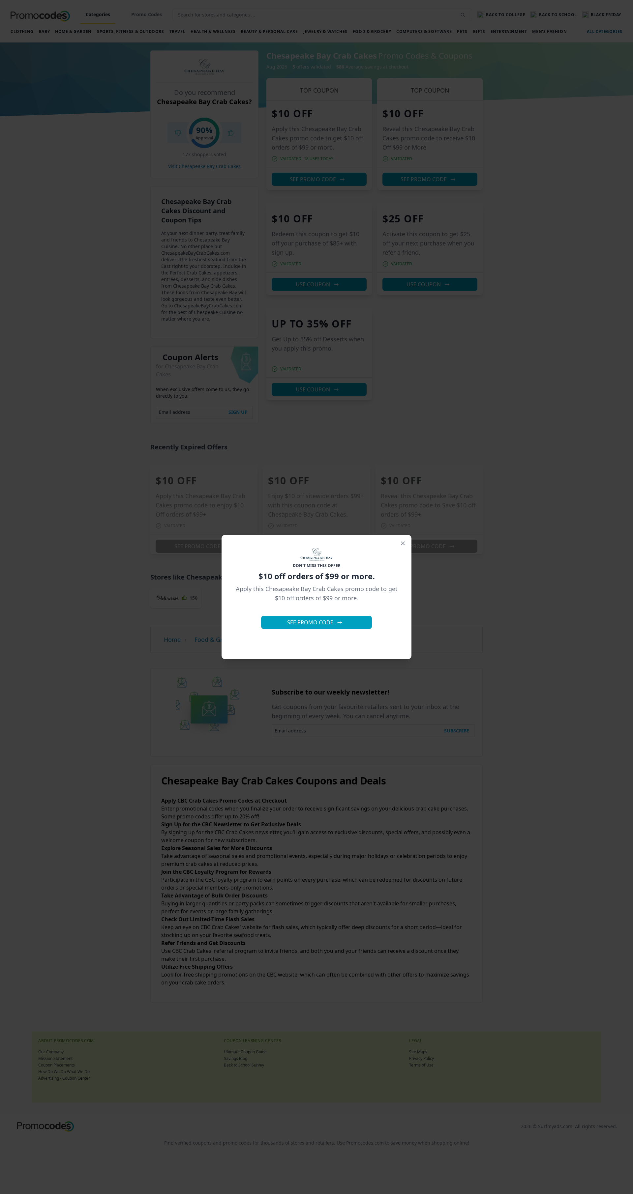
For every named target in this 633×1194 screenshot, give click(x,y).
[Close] (402, 543)
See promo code (310, 622)
